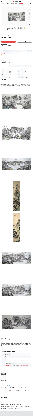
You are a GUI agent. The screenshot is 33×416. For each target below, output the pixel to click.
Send (7, 365)
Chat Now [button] (25, 41)
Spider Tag (10, 390)
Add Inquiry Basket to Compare (16, 30)
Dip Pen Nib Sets (12, 400)
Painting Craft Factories (12, 404)
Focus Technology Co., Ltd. (11, 412)
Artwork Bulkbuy (17, 408)
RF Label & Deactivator (19, 387)
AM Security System (3, 387)
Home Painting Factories (4, 404)
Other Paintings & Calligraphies (10, 398)
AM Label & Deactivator (11, 387)
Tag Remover (2, 388)
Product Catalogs (12, 385)
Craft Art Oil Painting (27, 406)
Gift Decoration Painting (4, 408)
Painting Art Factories (19, 404)
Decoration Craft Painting (14, 406)
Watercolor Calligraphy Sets (4, 400)
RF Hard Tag (25, 390)
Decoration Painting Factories (5, 406)
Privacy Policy (28, 412)
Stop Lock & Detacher (11, 388)
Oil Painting (2, 398)
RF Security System (26, 387)
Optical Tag (25, 388)
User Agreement (21, 412)
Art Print (16, 398)
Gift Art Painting (11, 408)
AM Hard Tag (18, 390)
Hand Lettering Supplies (22, 398)
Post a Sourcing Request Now (24, 365)
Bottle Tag (2, 390)
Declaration (25, 412)
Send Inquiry (8, 41)
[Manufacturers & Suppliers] (16, 1)
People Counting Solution (19, 388)
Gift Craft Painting (21, 406)
